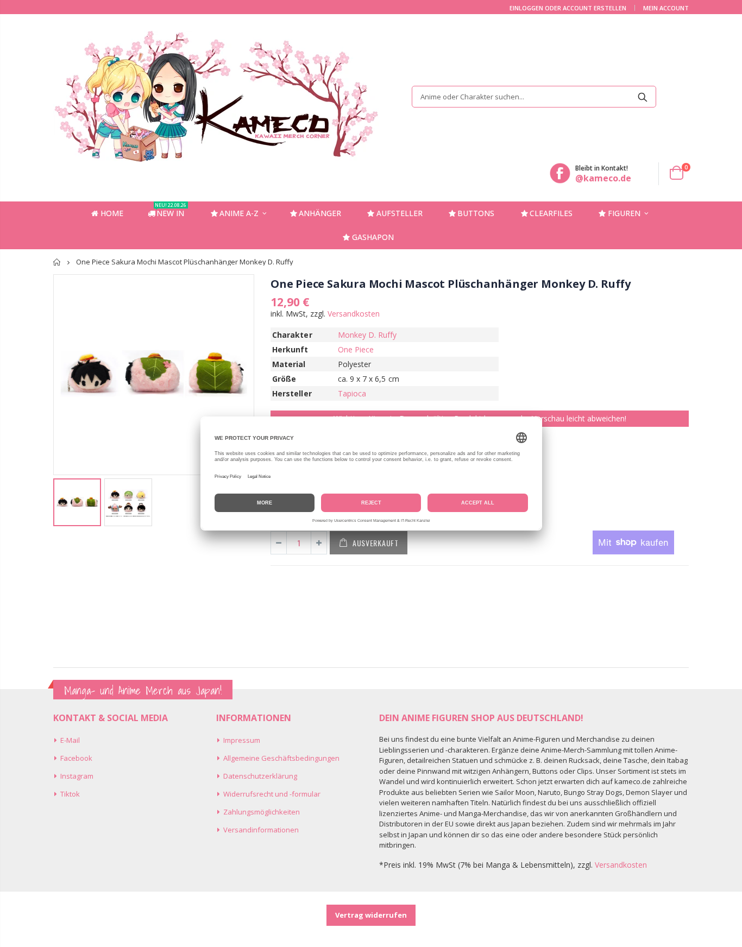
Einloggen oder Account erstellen (568, 8)
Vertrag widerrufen (371, 915)
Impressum (241, 740)
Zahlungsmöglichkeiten (261, 812)
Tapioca (352, 393)
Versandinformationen (261, 830)
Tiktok (70, 794)
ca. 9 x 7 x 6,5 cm (368, 379)
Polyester (355, 364)
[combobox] (534, 96)
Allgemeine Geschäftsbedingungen (281, 758)
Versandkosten (354, 313)
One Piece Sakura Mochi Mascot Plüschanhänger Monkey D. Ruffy (451, 283)
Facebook (76, 758)
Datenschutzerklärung (260, 776)
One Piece (356, 349)
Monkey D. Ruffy (367, 335)
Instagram (76, 776)
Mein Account (666, 8)
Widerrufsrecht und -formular (271, 794)
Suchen (642, 96)
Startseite (57, 262)
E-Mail (70, 740)
